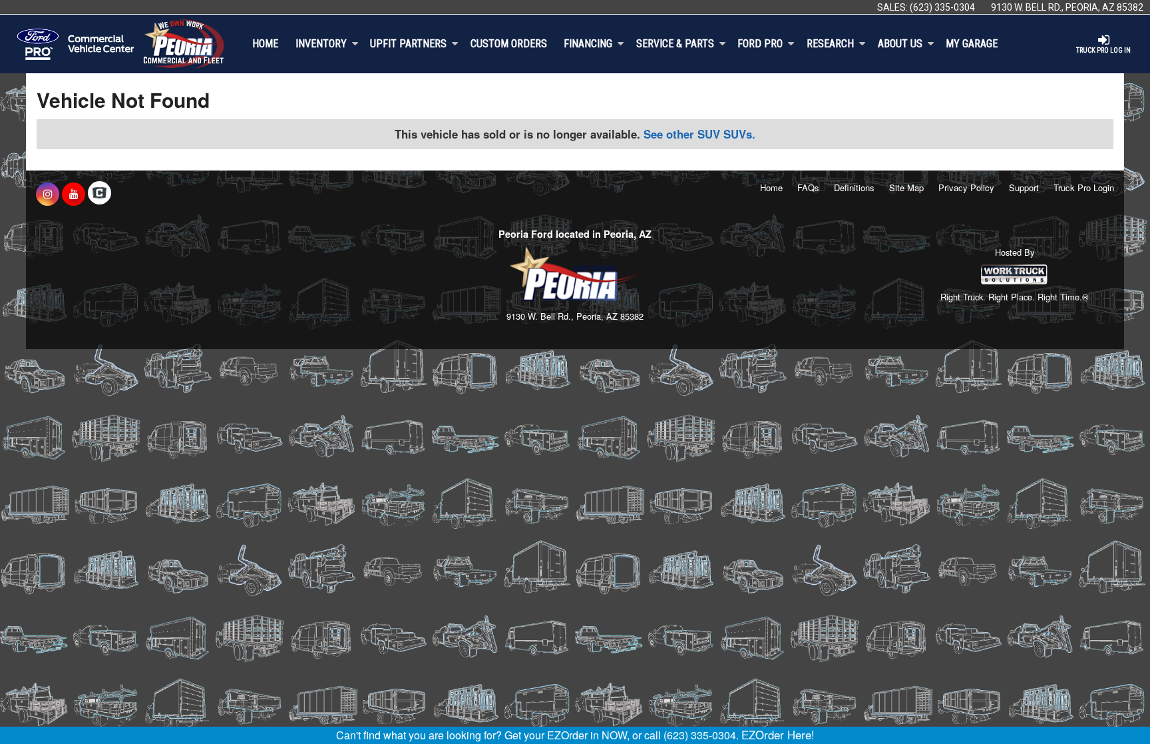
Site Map (906, 187)
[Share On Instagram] (47, 193)
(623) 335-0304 (942, 7)
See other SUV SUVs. (699, 134)
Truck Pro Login (1084, 187)
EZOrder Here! (778, 735)
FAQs (808, 187)
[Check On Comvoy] (99, 193)
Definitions (854, 187)
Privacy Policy (966, 187)
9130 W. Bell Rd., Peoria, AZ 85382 (1067, 7)
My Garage (972, 43)
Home (265, 43)
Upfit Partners (408, 43)
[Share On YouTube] (73, 193)
